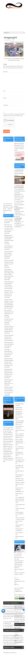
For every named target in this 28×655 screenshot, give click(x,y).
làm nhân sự (8, 429)
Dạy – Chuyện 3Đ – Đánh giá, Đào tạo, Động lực (20, 435)
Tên (4, 90)
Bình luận (5, 71)
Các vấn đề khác (19, 417)
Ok (15, 636)
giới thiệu (23, 619)
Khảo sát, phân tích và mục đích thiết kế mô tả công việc (8, 344)
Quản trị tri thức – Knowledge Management (19, 489)
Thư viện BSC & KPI (20, 504)
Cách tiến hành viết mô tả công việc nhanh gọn (8, 321)
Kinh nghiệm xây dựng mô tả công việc (19, 467)
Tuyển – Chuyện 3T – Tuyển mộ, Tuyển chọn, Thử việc (20, 519)
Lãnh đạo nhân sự (20, 471)
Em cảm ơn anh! (17, 642)
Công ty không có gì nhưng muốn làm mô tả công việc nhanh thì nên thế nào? (8, 285)
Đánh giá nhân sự (20, 536)
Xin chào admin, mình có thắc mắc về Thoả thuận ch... (20, 630)
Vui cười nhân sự (19, 532)
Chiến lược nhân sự (20, 430)
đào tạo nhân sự (8, 434)
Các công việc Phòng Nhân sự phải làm (19, 413)
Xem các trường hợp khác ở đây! (7, 210)
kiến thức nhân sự (9, 453)
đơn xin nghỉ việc (9, 441)
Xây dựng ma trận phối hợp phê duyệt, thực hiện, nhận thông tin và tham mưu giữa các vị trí (8, 362)
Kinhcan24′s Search (11, 644)
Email (4, 98)
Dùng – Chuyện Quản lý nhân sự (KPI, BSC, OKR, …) (20, 441)
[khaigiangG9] (14, 56)
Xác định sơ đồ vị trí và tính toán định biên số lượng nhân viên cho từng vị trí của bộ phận (8, 390)
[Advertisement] (14, 20)
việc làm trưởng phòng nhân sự (7, 451)
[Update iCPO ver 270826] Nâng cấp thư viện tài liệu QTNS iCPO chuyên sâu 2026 (8, 239)
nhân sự (5, 427)
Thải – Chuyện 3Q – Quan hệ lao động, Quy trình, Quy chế (20, 499)
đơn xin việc (6, 442)
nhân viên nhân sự (7, 437)
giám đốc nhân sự (7, 456)
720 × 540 (21, 41)
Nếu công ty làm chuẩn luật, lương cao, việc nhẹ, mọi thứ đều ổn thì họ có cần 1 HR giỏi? (9, 228)
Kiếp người (18, 457)
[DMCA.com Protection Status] (19, 599)
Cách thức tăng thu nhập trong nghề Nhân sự (20, 422)
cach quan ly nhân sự (8, 436)
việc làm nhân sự (7, 454)
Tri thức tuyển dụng (20, 508)
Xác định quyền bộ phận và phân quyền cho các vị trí (8, 381)
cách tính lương (6, 458)
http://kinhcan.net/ (13, 638)
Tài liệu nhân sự (19, 493)
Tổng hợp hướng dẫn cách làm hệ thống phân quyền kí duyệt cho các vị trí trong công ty (8, 373)
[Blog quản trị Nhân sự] (14, 5)
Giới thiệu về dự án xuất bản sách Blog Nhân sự (18, 173)
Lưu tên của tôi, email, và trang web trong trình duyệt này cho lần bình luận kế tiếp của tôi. (14, 114)
